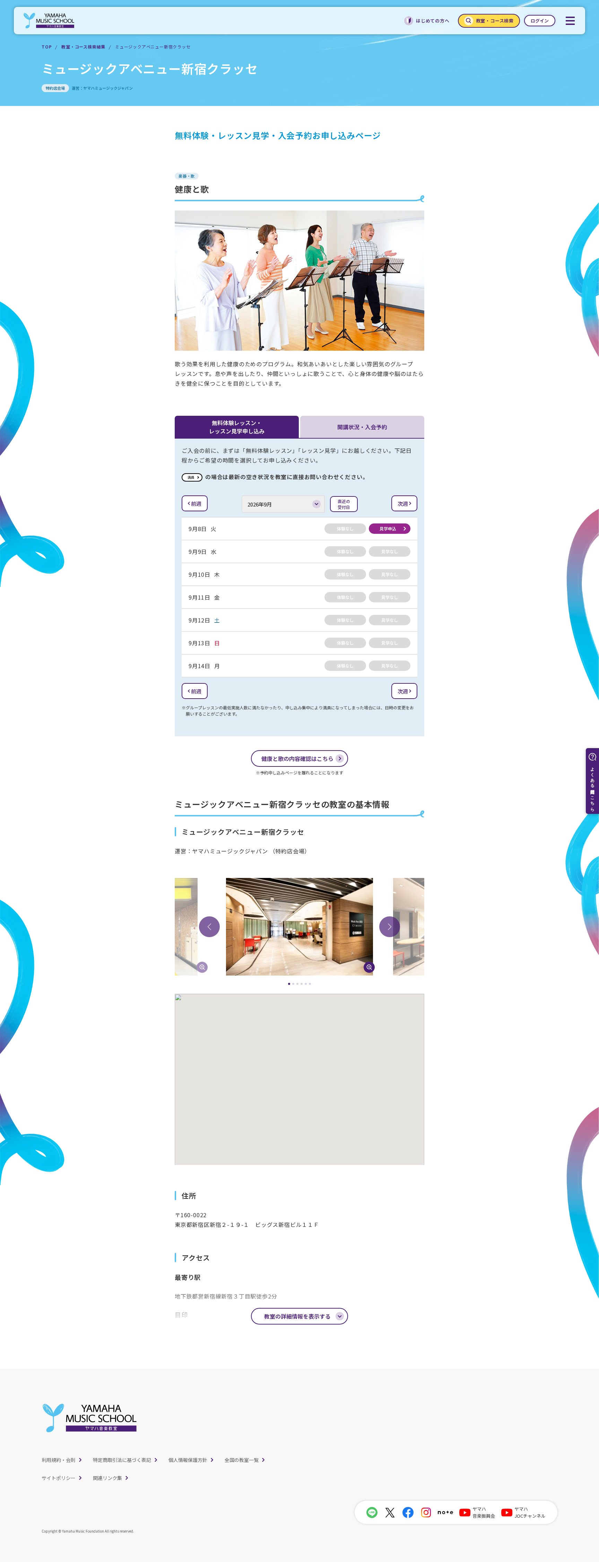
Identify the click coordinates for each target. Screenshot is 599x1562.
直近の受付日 (344, 504)
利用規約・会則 (59, 1459)
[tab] (289, 984)
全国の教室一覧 (242, 1459)
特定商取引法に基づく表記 (122, 1459)
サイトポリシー (59, 1477)
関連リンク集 (107, 1477)
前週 (196, 503)
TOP (47, 47)
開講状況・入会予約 (362, 427)
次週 (403, 503)
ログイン (540, 20)
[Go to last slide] (209, 926)
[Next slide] (389, 926)
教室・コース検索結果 (83, 47)
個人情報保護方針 (187, 1459)
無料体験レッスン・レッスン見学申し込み (236, 427)
